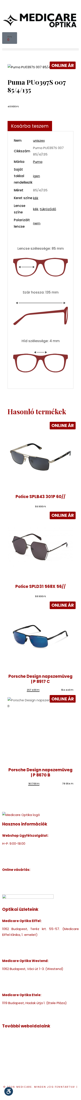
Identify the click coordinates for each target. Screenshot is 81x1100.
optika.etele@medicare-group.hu (29, 1014)
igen (36, 176)
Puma (37, 161)
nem (36, 223)
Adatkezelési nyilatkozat (41, 1092)
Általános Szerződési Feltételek (27, 889)
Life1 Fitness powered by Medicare (29, 1072)
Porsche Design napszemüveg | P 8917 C (40, 678)
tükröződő (48, 209)
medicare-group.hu (17, 1037)
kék (35, 198)
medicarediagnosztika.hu (22, 1066)
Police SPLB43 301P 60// (40, 497)
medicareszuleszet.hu (20, 1061)
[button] (40, 49)
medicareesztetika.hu (19, 1055)
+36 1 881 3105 (13, 974)
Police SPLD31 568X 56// (40, 586)
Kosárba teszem (30, 126)
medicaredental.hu (17, 1049)
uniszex (39, 140)
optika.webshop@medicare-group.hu (32, 855)
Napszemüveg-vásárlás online (26, 883)
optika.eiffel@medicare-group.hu (29, 946)
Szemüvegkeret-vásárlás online (27, 877)
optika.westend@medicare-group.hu (32, 980)
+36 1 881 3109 (13, 1008)
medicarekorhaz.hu (17, 1043)
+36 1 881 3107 (13, 849)
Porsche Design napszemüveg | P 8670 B (40, 772)
